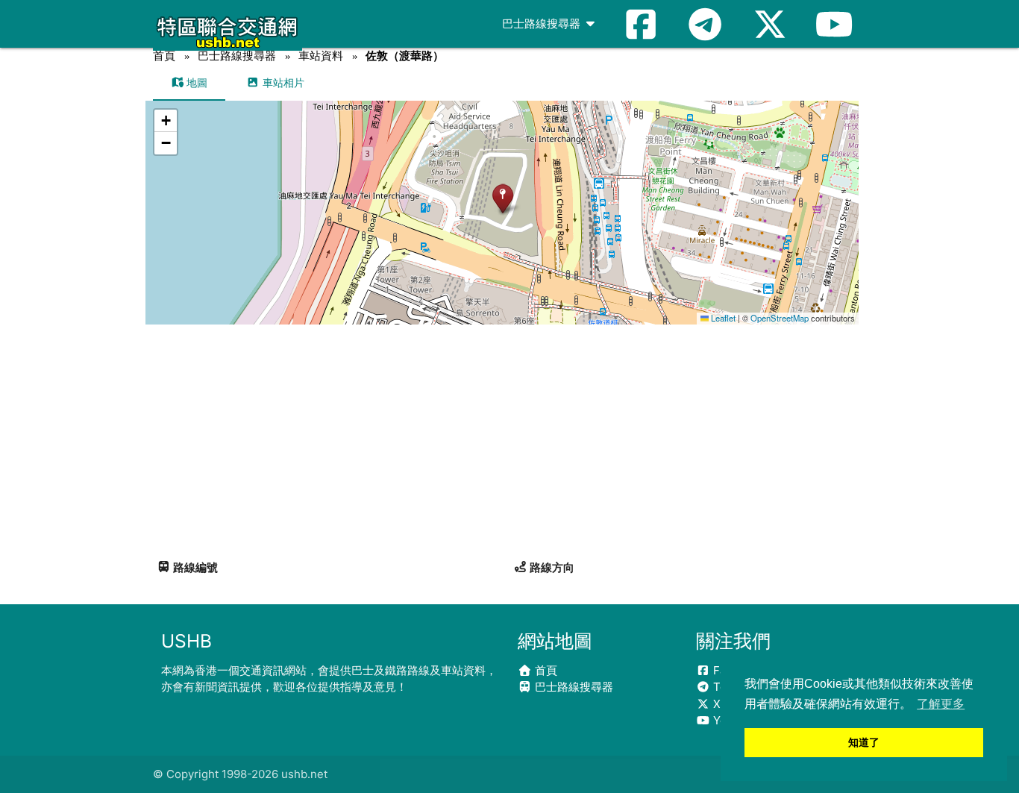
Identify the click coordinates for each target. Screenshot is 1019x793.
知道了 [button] (864, 742)
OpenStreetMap (779, 318)
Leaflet (722, 318)
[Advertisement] (509, 436)
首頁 (164, 55)
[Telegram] (705, 24)
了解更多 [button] (941, 704)
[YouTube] (834, 24)
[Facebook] (641, 24)
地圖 (195, 82)
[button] (502, 198)
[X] (770, 24)
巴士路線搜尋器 (542, 23)
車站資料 (320, 55)
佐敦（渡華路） (405, 55)
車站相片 (282, 82)
